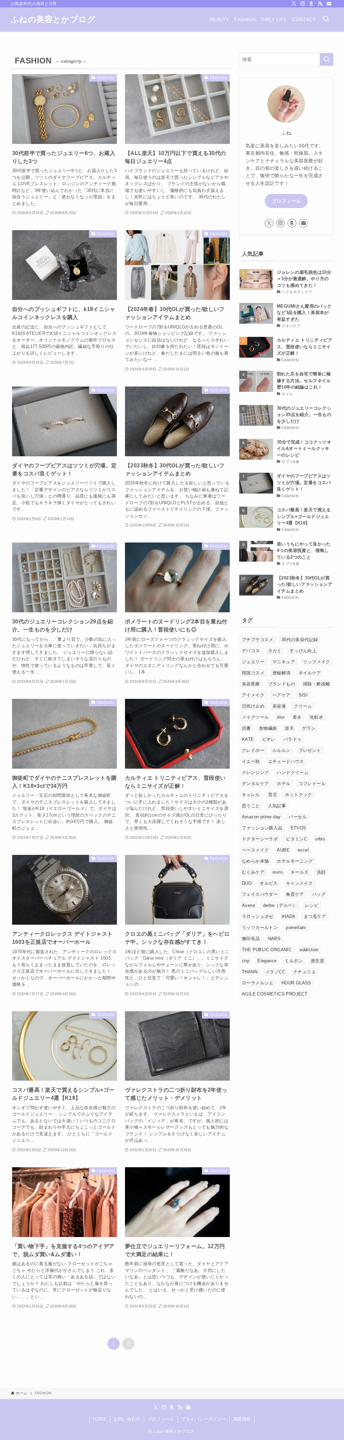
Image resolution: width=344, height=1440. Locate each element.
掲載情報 (242, 1419)
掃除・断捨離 (316, 683)
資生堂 (317, 960)
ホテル (283, 783)
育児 (272, 794)
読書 (246, 728)
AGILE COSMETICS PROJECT (274, 993)
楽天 (289, 728)
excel (303, 850)
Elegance (266, 960)
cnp (245, 960)
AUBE (283, 850)
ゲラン (308, 728)
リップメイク (316, 661)
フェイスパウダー (260, 894)
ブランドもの (281, 683)
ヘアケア (281, 695)
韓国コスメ (253, 672)
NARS (274, 938)
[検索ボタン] (325, 19)
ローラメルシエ (257, 982)
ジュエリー (253, 661)
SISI (303, 695)
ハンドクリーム (292, 772)
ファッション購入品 (262, 827)
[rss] (320, 3)
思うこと (251, 805)
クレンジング (255, 772)
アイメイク (253, 695)
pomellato (296, 927)
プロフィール (286, 201)
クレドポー (253, 750)
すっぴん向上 (303, 650)
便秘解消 (281, 672)
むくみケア (253, 872)
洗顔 (321, 872)
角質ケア (295, 894)
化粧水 (316, 717)
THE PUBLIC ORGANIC (267, 949)
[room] (311, 3)
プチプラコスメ (257, 639)
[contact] (329, 3)
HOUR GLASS (296, 982)
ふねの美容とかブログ (53, 19)
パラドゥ (293, 739)
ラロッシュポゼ (257, 916)
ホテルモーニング (295, 861)
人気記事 (277, 805)
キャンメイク (299, 883)
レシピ (311, 905)
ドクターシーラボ (260, 838)
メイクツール (255, 717)
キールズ (300, 872)
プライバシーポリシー (203, 1419)
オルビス (269, 883)
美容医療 (251, 683)
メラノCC (275, 971)
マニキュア (283, 661)
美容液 (279, 706)
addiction (309, 949)
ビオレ (268, 739)
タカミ (275, 650)
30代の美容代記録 (300, 639)
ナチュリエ (304, 971)
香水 (297, 717)
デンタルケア (255, 783)
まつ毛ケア (315, 916)
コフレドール (312, 783)
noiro (277, 872)
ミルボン (294, 960)
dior (281, 717)
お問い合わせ (127, 1419)
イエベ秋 (251, 761)
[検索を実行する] (326, 59)
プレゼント (310, 750)
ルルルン (281, 750)
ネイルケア (310, 672)
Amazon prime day (261, 816)
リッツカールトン (260, 927)
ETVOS (298, 827)
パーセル (298, 816)
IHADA (289, 916)
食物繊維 (268, 728)
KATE (248, 739)
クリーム (303, 706)
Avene (248, 905)
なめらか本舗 (255, 861)
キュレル (251, 794)
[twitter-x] (294, 3)
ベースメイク (255, 850)
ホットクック (298, 794)
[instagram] (302, 3)
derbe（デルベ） (280, 905)
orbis (320, 838)
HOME (99, 1419)
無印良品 (251, 938)
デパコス (251, 650)
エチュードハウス (286, 761)
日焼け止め (253, 706)
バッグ (319, 894)
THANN (249, 971)
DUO (247, 883)
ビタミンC (296, 838)
